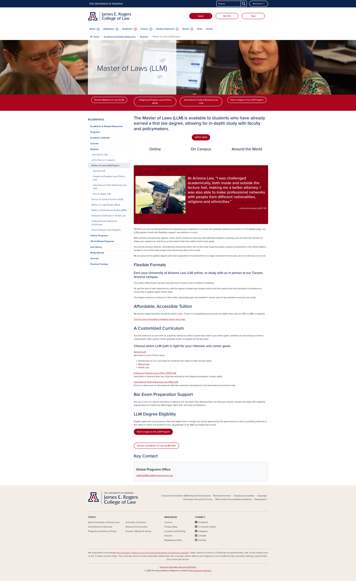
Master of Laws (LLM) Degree (105, 165)
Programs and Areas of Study (102, 531)
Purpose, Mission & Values (138, 531)
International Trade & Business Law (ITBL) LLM (156, 382)
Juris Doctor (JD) (99, 154)
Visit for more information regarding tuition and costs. (160, 319)
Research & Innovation (137, 526)
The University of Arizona (200, 570)
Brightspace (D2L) (173, 540)
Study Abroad (97, 252)
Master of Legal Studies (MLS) (106, 204)
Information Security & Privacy (198, 499)
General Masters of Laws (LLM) (109, 100)
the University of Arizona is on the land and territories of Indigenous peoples (153, 552)
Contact (168, 522)
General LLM (140, 352)
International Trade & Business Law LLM (201, 102)
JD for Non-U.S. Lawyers (103, 160)
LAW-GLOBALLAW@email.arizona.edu (154, 475)
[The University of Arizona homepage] (106, 3)
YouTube (202, 540)
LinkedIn (202, 535)
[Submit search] (244, 4)
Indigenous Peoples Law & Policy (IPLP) (155, 102)
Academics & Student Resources (119, 36)
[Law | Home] (117, 16)
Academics (127, 29)
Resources (258, 4)
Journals (94, 258)
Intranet (168, 535)
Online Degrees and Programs (106, 229)
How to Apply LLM (102, 194)
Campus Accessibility (244, 495)
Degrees (144, 36)
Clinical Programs (99, 235)
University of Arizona (136, 522)
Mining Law (143, 364)
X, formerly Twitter (207, 526)
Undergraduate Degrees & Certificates (104, 223)
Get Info (227, 16)
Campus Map (170, 526)
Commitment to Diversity (100, 526)
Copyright (262, 495)
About (92, 29)
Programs (95, 132)
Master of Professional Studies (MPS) (109, 210)
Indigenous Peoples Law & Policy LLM (109, 178)
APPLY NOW (201, 137)
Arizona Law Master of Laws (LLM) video (156, 445)
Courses (94, 143)
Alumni (185, 29)
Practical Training (99, 264)
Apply (201, 16)
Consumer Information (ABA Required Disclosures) (186, 495)
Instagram (203, 531)
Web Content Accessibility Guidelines (233, 499)
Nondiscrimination (222, 495)
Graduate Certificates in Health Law (109, 215)
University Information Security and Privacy (178, 567)
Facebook (203, 522)
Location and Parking (174, 531)
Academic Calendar (100, 137)
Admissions (108, 29)
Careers (144, 29)
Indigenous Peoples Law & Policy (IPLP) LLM (155, 373)
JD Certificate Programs (102, 241)
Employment (260, 499)
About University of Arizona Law (103, 522)
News (199, 29)
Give (253, 16)
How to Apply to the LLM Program (246, 100)
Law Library (96, 247)
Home (96, 36)
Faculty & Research (165, 29)
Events (209, 29)
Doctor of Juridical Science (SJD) (107, 199)
